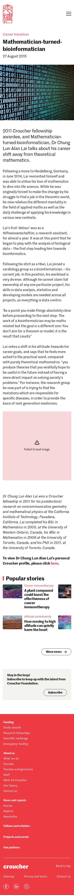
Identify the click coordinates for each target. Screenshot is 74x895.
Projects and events (16, 837)
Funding (8, 722)
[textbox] (37, 367)
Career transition (16, 34)
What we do (11, 758)
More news (54, 651)
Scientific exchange (15, 738)
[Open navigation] (68, 13)
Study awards (12, 727)
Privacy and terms (35, 876)
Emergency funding (15, 744)
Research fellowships (16, 733)
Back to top (63, 866)
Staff (6, 775)
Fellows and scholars (16, 826)
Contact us (10, 791)
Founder (8, 764)
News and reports (14, 800)
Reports (8, 811)
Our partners (11, 847)
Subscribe (55, 692)
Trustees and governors (18, 769)
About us (9, 753)
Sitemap (8, 876)
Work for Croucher (15, 780)
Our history (10, 786)
